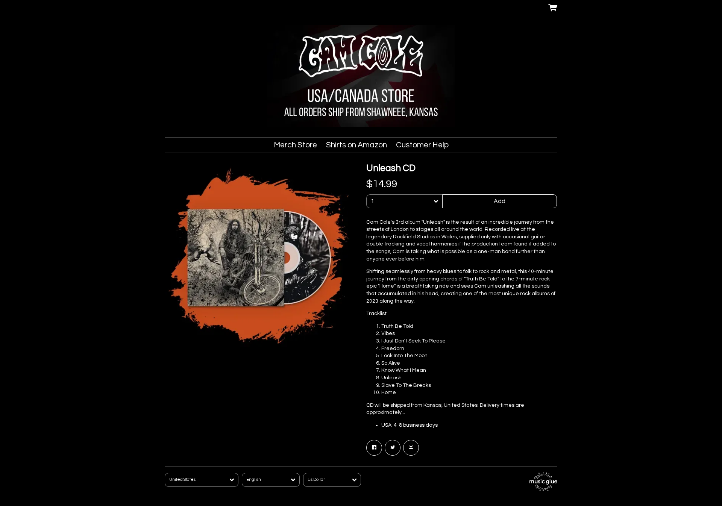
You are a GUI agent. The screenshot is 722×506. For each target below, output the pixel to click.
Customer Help (422, 145)
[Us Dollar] (332, 480)
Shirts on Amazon (356, 145)
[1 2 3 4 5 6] (404, 201)
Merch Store (295, 145)
